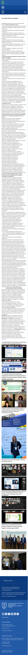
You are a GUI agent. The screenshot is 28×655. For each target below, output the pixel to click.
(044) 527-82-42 (5, 628)
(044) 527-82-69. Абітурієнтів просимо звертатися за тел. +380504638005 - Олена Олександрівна (14, 593)
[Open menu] (25, 12)
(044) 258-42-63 (5, 642)
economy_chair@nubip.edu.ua (9, 596)
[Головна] (2, 3)
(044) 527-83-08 (5, 643)
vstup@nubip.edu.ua (6, 645)
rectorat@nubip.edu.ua (7, 630)
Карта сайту (5, 617)
